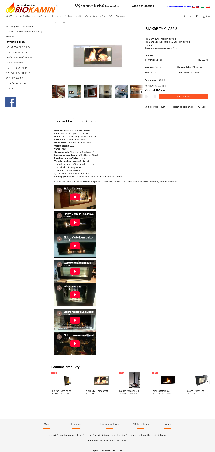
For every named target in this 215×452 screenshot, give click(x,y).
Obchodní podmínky (110, 424)
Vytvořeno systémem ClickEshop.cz (107, 450)
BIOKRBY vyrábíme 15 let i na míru (20, 16)
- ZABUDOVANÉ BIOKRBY (17, 52)
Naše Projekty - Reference (50, 16)
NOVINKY (9, 88)
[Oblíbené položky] (197, 16)
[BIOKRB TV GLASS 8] (97, 55)
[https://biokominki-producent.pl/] (208, 6)
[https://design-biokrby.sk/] (197, 6)
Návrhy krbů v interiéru (95, 16)
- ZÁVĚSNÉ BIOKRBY (15, 42)
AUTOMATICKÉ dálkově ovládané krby (23, 31)
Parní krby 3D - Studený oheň (19, 26)
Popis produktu (64, 121)
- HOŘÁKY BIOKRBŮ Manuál (18, 57)
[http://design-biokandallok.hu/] (202, 6)
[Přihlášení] (190, 16)
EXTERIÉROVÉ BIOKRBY (16, 83)
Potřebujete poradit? (89, 121)
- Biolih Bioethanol (14, 62)
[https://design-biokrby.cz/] (194, 6)
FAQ (110, 16)
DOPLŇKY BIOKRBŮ (14, 78)
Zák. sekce (120, 16)
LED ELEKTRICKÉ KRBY (16, 67)
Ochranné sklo (155, 59)
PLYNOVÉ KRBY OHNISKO (17, 73)
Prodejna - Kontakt (72, 16)
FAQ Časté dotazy (140, 424)
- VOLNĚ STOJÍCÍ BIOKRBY (17, 47)
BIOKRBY (9, 36)
